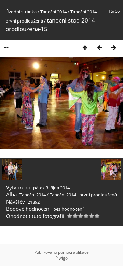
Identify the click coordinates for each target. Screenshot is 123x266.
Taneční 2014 (53, 12)
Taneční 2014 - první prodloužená (83, 195)
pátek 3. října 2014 (51, 187)
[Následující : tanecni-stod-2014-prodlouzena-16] (114, 47)
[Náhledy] (85, 47)
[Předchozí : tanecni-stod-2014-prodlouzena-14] (99, 47)
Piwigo (61, 258)
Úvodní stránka (21, 12)
